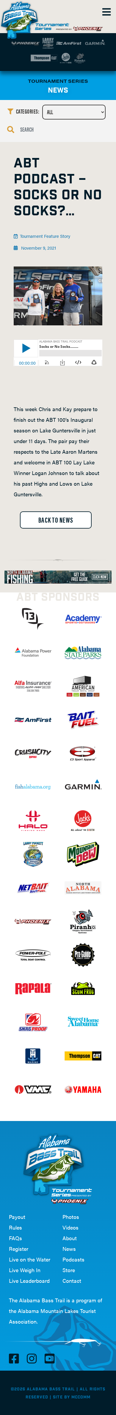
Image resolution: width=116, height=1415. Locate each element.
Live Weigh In (24, 1270)
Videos (70, 1227)
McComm (80, 1397)
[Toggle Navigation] (106, 12)
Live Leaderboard (29, 1280)
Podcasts (73, 1259)
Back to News (55, 519)
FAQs (15, 1238)
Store (68, 1270)
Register (18, 1248)
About (69, 1238)
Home (20, 17)
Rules (15, 1227)
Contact (71, 1280)
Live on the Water (29, 1259)
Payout (17, 1216)
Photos (70, 1216)
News (69, 1248)
